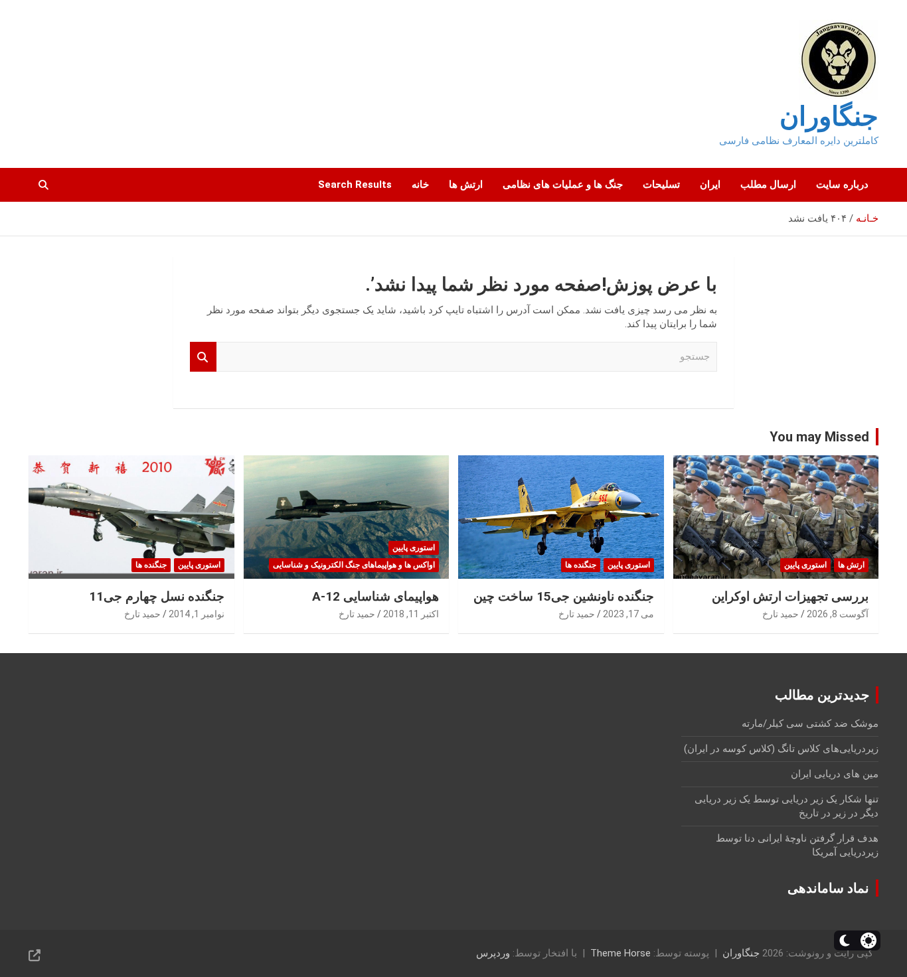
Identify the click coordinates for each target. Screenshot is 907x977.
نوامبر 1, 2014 (196, 614)
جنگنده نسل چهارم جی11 (156, 596)
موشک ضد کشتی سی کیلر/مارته (810, 723)
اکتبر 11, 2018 (411, 614)
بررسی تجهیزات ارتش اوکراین (790, 596)
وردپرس (493, 953)
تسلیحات (661, 184)
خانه (420, 184)
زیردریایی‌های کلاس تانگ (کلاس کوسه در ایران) (781, 749)
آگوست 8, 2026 (837, 614)
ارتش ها (466, 184)
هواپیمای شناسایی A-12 (375, 596)
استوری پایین (805, 564)
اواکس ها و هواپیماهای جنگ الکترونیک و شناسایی (354, 564)
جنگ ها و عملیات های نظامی (563, 184)
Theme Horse (620, 953)
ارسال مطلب (768, 184)
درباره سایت (842, 184)
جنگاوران (829, 116)
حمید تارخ (780, 614)
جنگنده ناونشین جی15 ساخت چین (563, 596)
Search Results (355, 184)
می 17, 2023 (628, 614)
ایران (710, 184)
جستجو (203, 357)
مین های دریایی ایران (834, 774)
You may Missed (819, 437)
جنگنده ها (580, 564)
